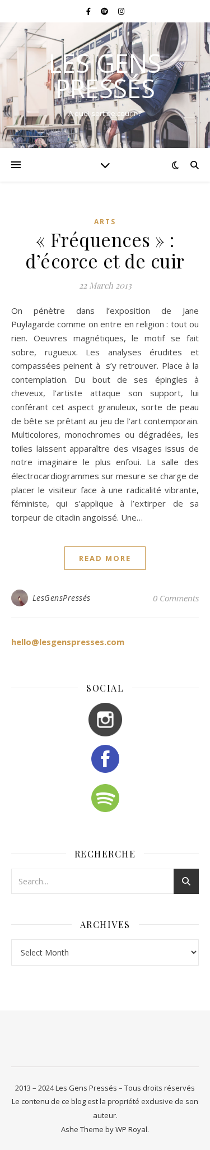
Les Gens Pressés (105, 75)
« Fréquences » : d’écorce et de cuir (105, 250)
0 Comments (176, 598)
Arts (105, 221)
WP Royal (131, 1129)
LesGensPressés (61, 597)
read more (105, 558)
